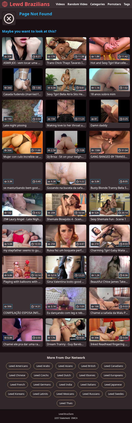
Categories (97, 4)
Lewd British (88, 366)
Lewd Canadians (113, 366)
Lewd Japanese (113, 384)
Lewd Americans (18, 366)
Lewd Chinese (17, 375)
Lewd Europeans (113, 375)
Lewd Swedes (116, 393)
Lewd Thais (66, 403)
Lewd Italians (88, 384)
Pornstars (114, 4)
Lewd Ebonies (87, 375)
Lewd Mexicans (65, 393)
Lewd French (17, 384)
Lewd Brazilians (30, 4)
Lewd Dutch (64, 375)
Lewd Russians (91, 393)
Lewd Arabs (43, 366)
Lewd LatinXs (40, 393)
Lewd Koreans (16, 393)
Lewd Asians (65, 366)
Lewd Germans (42, 384)
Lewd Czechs (41, 375)
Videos (60, 4)
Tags (127, 4)
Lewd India (65, 384)
